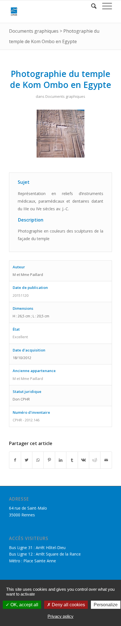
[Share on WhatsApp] (37, 460)
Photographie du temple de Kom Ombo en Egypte (60, 79)
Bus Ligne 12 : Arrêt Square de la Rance (45, 554)
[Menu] (104, 6)
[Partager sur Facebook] (15, 460)
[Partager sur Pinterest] (49, 460)
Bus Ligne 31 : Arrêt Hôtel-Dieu (37, 547)
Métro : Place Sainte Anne (32, 560)
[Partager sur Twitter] (26, 460)
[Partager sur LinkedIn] (60, 460)
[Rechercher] (91, 6)
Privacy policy (60, 616)
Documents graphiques (34, 31)
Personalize (106, 604)
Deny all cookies (68, 604)
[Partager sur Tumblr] (71, 460)
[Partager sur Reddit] (94, 460)
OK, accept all (23, 604)
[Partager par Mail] (106, 460)
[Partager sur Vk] (83, 460)
